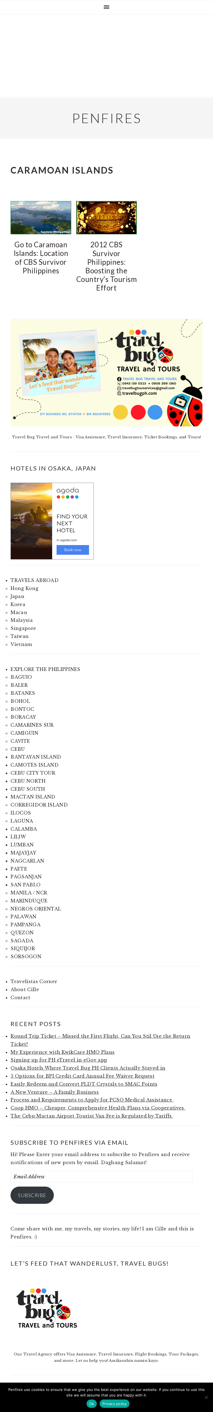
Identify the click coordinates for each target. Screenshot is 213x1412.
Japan (17, 596)
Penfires (106, 118)
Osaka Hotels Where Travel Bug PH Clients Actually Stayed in (88, 1068)
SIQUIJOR (23, 948)
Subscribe (32, 1195)
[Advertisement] (106, 56)
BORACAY (23, 717)
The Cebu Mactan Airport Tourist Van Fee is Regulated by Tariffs (92, 1116)
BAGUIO (21, 677)
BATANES (23, 693)
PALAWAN (23, 916)
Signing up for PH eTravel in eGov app (59, 1060)
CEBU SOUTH (28, 789)
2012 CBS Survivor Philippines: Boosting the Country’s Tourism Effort (106, 266)
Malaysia (22, 620)
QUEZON (22, 932)
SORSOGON (26, 956)
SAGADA (22, 940)
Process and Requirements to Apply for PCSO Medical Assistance (92, 1100)
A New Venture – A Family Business (55, 1092)
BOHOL (20, 701)
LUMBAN (22, 845)
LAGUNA (22, 821)
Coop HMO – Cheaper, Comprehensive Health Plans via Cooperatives (98, 1108)
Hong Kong (24, 588)
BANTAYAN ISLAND (36, 757)
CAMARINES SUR (32, 725)
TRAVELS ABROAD (34, 580)
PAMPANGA (25, 924)
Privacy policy (114, 1403)
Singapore (23, 628)
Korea (18, 604)
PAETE (19, 869)
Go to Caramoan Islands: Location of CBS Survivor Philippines (41, 257)
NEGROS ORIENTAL (36, 909)
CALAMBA (24, 829)
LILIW (18, 836)
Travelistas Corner (34, 981)
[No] (206, 1397)
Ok (91, 1403)
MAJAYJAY (23, 853)
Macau (19, 612)
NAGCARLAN (27, 861)
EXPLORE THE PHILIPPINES (45, 669)
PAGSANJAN (26, 876)
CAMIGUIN (24, 733)
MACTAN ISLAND (33, 797)
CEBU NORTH (28, 781)
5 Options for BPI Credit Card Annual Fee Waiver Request (82, 1076)
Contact (20, 997)
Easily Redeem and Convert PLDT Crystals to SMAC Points (84, 1084)
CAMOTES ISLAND (34, 765)
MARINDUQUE (29, 901)
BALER (19, 685)
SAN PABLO (25, 884)
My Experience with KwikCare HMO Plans (63, 1052)
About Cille (25, 989)
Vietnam (21, 644)
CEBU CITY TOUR (33, 773)
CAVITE (20, 741)
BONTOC (22, 709)
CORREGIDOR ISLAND (39, 805)
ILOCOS (21, 813)
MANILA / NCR (29, 892)
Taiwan (20, 636)
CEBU (18, 749)
